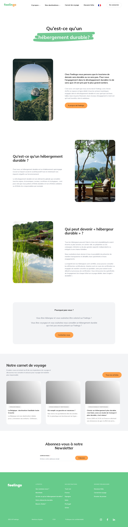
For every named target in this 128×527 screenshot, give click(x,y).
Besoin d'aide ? (41, 504)
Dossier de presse (100, 496)
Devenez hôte (99, 489)
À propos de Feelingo (76, 105)
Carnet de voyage (72, 5)
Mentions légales (37, 519)
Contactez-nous (64, 335)
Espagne (68, 496)
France (67, 493)
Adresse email (45, 455)
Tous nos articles (112, 375)
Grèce (67, 508)
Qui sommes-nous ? (42, 489)
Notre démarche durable (44, 500)
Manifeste (39, 493)
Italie (66, 500)
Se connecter (114, 5)
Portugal (68, 504)
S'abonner (81, 458)
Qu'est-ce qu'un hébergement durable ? (49, 496)
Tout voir (68, 489)
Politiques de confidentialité (74, 519)
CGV (54, 519)
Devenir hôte (89, 5)
